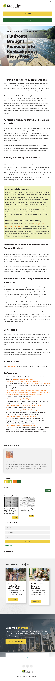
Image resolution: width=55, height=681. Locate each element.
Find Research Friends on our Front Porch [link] (37, 586)
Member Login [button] (27, 20)
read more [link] (13, 599)
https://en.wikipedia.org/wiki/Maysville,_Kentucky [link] (21, 410)
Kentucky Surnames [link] (16, 32)
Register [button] (15, 517)
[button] (6, 481)
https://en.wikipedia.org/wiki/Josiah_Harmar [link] (19, 399)
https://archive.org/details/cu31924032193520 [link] (20, 425)
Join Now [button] (27, 14)
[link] (12, 6)
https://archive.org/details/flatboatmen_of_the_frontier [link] (23, 405)
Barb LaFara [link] (10, 462)
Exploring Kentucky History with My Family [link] (15, 586)
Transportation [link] (10, 366)
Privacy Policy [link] (8, 545)
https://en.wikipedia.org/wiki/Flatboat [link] (39, 383)
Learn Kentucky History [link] (37, 32)
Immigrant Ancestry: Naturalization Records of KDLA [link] (27, 510)
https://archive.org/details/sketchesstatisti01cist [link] (21, 416)
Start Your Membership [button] (15, 641)
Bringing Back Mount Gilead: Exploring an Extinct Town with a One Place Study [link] (10, 511)
